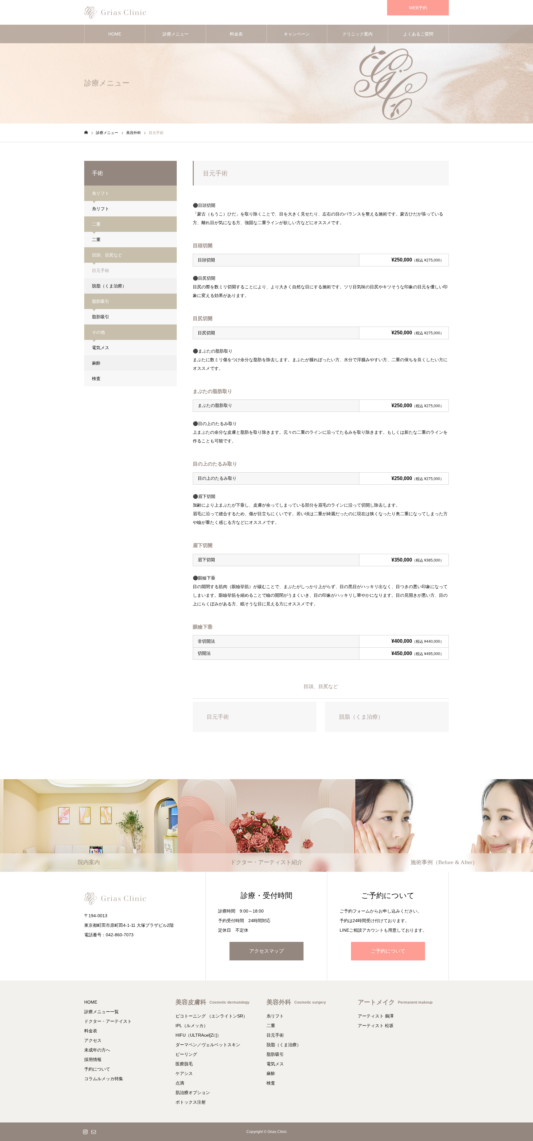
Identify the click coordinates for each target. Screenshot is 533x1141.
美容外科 (296, 1002)
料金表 (236, 33)
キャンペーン (297, 33)
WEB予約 (418, 7)
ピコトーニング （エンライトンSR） (211, 1016)
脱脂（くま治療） (109, 285)
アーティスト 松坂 (376, 1025)
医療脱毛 (184, 1063)
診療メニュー (175, 33)
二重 (96, 239)
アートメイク (395, 1002)
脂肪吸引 (100, 316)
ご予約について (388, 951)
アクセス (92, 1040)
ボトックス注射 (191, 1102)
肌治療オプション (193, 1092)
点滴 (180, 1082)
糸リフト (100, 208)
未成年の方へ (97, 1049)
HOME (114, 33)
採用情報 (92, 1059)
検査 (96, 378)
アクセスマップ (266, 951)
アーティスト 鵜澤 (376, 1016)
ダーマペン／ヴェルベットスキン (208, 1044)
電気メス (100, 347)
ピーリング (186, 1054)
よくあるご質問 (418, 33)
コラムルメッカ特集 (103, 1078)
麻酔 (96, 363)
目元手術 (100, 270)
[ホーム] (86, 133)
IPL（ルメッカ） (192, 1025)
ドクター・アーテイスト (108, 1021)
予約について (97, 1069)
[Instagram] (85, 1132)
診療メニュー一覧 (101, 1011)
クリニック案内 (357, 33)
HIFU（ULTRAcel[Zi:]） (198, 1035)
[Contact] (93, 1132)
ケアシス (184, 1073)
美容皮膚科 (213, 1002)
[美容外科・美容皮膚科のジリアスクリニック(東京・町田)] (115, 12)
